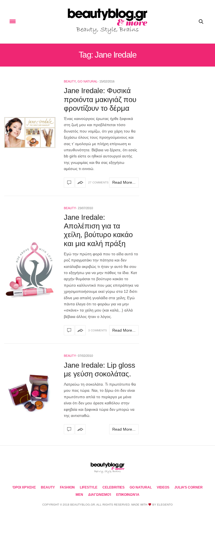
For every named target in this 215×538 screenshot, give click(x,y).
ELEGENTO (165, 504)
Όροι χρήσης (24, 487)
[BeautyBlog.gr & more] (107, 21)
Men (79, 495)
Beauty (70, 81)
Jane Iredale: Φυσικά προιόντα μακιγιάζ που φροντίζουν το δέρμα (100, 99)
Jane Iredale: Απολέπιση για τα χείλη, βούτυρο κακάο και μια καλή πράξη (98, 230)
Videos (163, 487)
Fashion (67, 487)
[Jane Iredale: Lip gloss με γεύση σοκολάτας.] (29, 393)
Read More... (123, 182)
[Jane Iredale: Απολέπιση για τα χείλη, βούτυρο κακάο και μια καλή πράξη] (29, 269)
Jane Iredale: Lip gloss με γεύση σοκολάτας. (99, 369)
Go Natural (87, 81)
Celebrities (113, 487)
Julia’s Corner (188, 487)
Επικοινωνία (127, 495)
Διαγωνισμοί (99, 495)
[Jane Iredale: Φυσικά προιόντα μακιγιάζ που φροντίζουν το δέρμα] (29, 132)
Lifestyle (88, 487)
